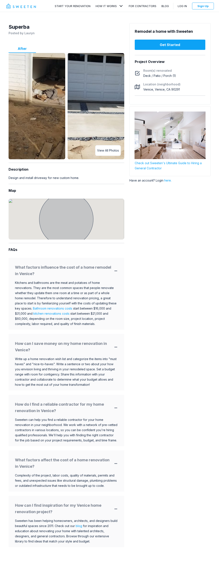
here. (168, 180)
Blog (165, 6)
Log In (182, 6)
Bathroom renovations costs (52, 308)
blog (79, 526)
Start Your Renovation (72, 6)
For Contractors (142, 6)
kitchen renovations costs (51, 313)
